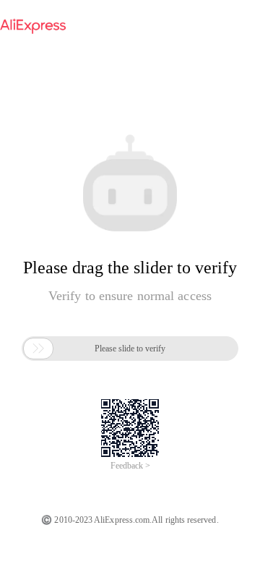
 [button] (38, 348)
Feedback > (130, 466)
